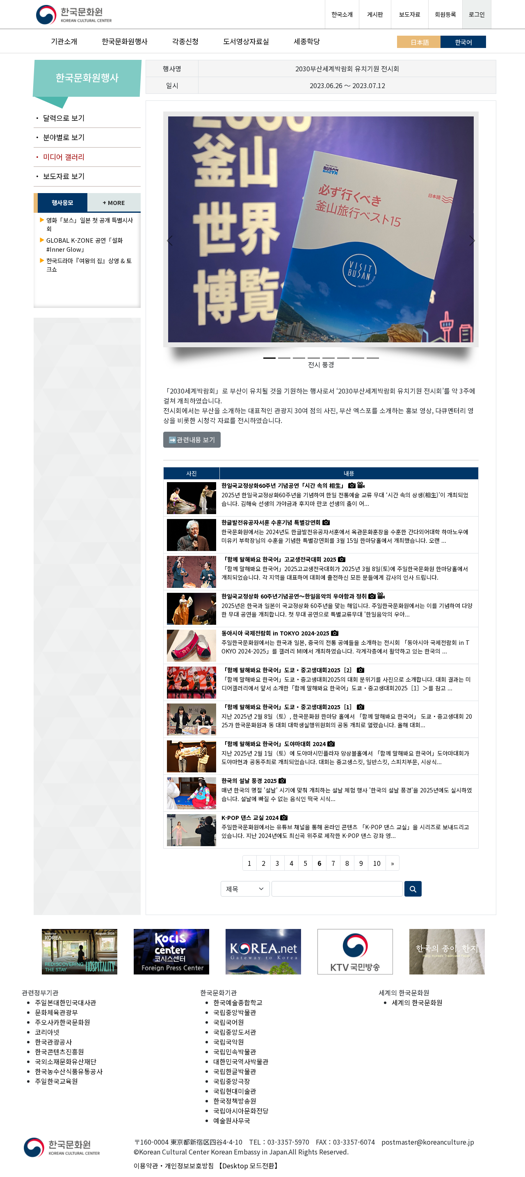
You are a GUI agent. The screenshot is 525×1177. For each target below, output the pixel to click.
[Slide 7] (358, 358)
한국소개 (342, 14)
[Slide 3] (299, 358)
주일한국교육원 (56, 1081)
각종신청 (185, 41)
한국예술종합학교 (237, 1002)
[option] (79, 951)
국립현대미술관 (234, 1091)
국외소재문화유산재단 (65, 1061)
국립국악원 (228, 1042)
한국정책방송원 (234, 1101)
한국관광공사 (53, 1042)
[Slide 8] (373, 358)
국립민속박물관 (234, 1051)
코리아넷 (47, 1032)
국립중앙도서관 (234, 1032)
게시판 (375, 14)
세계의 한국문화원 (417, 1002)
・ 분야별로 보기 (59, 137)
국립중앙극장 (231, 1081)
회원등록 (445, 14)
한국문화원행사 (125, 41)
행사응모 (62, 202)
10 (377, 863)
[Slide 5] (328, 358)
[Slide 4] (314, 358)
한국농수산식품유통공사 (69, 1071)
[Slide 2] (284, 358)
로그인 (477, 14)
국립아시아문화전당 (241, 1111)
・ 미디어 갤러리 (59, 157)
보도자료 (409, 14)
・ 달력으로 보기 (59, 118)
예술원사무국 (231, 1120)
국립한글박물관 (234, 1071)
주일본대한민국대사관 (65, 1002)
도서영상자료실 (246, 41)
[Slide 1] (269, 358)
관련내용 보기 (192, 439)
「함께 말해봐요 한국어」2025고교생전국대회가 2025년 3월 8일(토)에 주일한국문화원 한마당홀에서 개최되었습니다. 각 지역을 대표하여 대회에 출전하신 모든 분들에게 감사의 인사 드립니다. (344, 573)
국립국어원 (228, 1022)
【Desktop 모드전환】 (248, 1165)
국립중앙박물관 (234, 1012)
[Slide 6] (343, 358)
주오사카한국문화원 (62, 1022)
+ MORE (114, 202)
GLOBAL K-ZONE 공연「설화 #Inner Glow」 (84, 244)
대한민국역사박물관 (241, 1061)
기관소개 (64, 41)
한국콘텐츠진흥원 (59, 1051)
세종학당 (307, 41)
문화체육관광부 (56, 1012)
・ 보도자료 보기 (59, 176)
